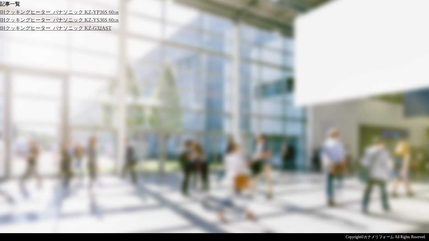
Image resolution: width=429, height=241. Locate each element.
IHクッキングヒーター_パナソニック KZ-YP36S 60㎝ (59, 12)
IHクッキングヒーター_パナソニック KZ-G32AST (55, 28)
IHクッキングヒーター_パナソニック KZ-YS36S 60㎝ (59, 20)
